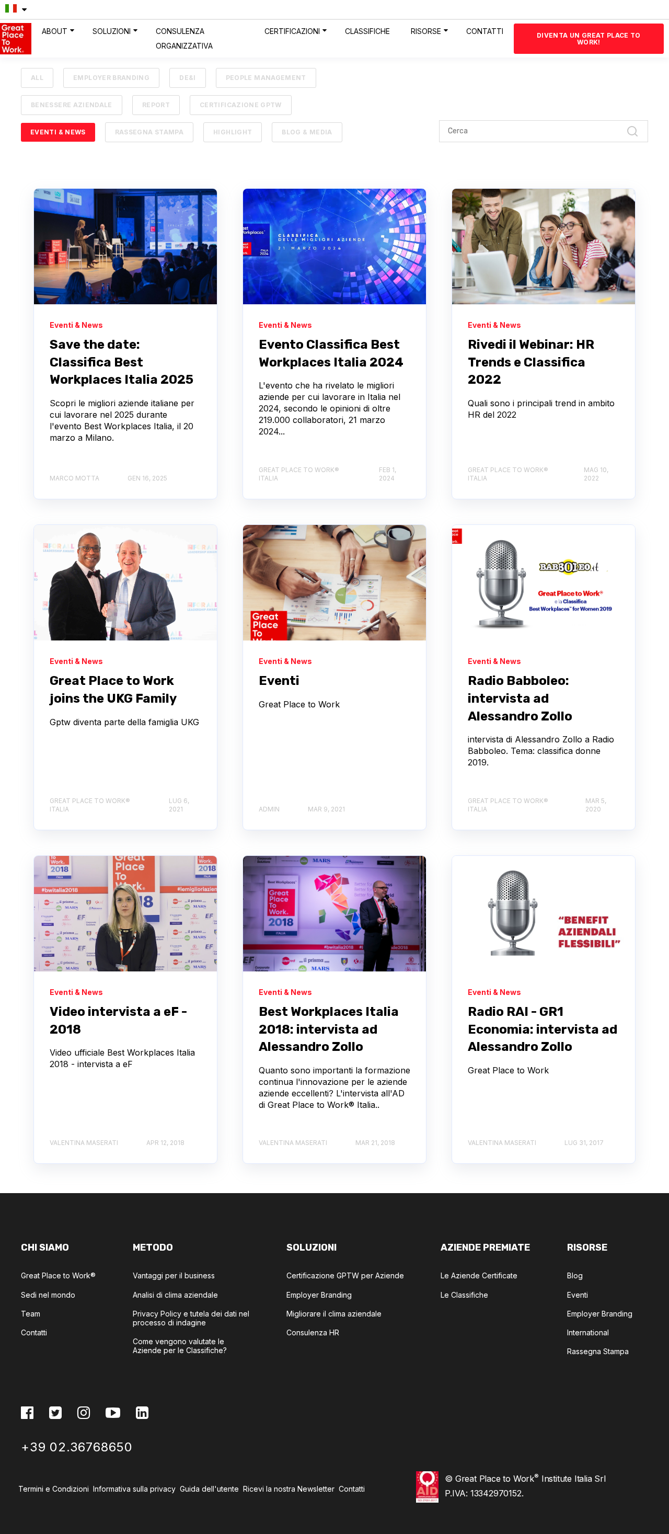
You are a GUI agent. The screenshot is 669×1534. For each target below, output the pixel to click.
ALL (37, 78)
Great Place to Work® (58, 1275)
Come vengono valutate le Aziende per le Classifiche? (180, 1346)
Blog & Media (307, 132)
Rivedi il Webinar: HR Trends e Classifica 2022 (531, 362)
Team (30, 1313)
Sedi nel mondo (48, 1294)
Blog (575, 1275)
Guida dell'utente (209, 1488)
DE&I (187, 78)
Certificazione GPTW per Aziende (345, 1275)
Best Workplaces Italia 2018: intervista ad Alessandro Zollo (329, 1029)
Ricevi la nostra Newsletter (291, 1488)
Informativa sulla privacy (134, 1488)
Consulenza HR (312, 1332)
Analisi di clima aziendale (175, 1294)
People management (266, 78)
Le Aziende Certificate (479, 1275)
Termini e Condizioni (54, 1488)
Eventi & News (58, 132)
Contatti (34, 1332)
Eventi (279, 680)
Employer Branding (111, 78)
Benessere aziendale (71, 105)
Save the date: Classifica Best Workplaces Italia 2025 (121, 362)
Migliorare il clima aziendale (334, 1313)
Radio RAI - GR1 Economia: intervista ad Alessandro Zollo (542, 1029)
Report (156, 105)
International (588, 1332)
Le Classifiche (464, 1294)
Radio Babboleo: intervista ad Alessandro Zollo (520, 698)
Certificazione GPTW (241, 105)
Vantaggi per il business (174, 1275)
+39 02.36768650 (77, 1447)
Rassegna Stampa (149, 132)
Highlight (232, 132)
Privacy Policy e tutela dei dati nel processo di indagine (191, 1318)
